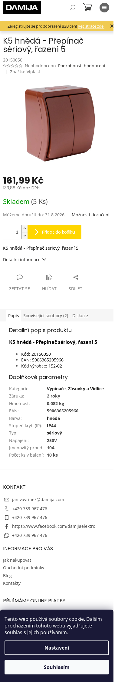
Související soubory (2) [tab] (45, 315)
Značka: (25, 72)
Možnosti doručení (91, 215)
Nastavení (56, 647)
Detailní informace (22, 259)
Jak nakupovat (17, 560)
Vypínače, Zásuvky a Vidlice (75, 388)
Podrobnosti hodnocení (81, 65)
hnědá (53, 418)
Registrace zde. (91, 26)
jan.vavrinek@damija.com (38, 499)
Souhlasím (57, 667)
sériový (54, 433)
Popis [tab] (13, 315)
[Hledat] (73, 8)
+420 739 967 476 (29, 508)
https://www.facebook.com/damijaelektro (53, 526)
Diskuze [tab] (80, 315)
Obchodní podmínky (23, 568)
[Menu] (104, 8)
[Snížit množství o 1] (24, 235)
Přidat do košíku (58, 232)
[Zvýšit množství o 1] (24, 228)
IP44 (51, 425)
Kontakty (12, 583)
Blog (7, 575)
